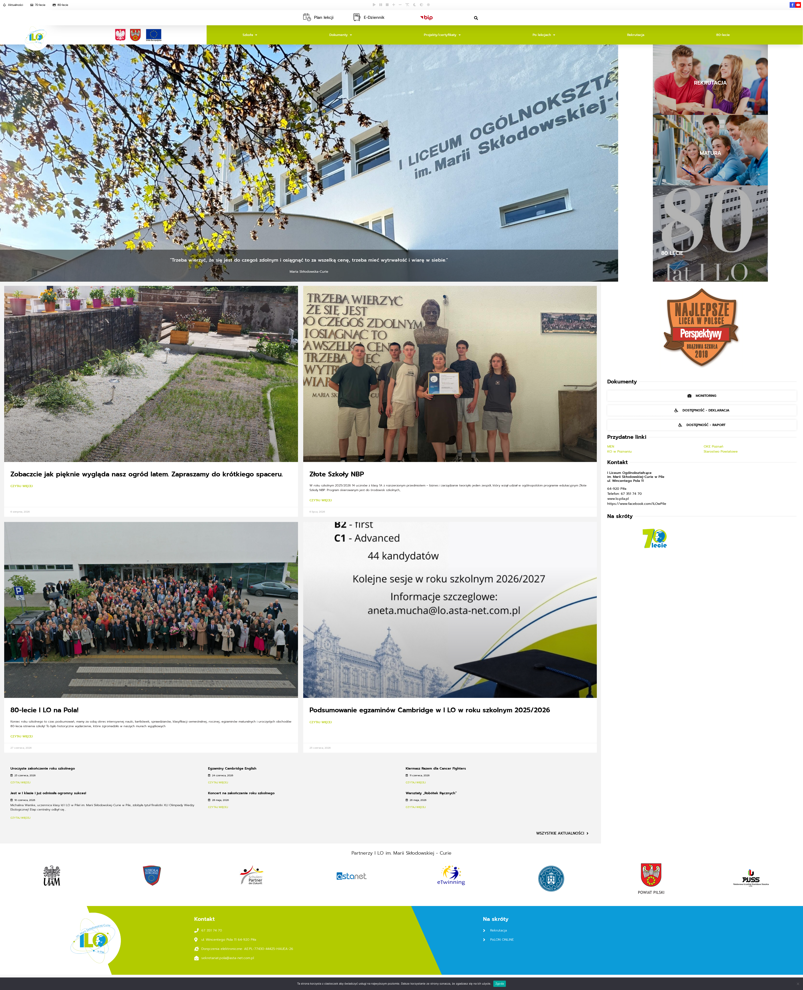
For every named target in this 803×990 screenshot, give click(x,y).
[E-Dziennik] (357, 17)
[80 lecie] (710, 233)
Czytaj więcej (21, 486)
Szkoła (248, 34)
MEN (611, 446)
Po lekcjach (542, 34)
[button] (476, 18)
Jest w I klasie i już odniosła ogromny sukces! (48, 793)
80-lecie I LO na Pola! (44, 710)
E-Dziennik (374, 17)
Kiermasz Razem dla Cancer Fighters (436, 768)
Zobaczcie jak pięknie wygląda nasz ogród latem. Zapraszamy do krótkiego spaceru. (146, 474)
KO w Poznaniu (620, 451)
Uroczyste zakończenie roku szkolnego (42, 768)
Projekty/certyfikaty (440, 34)
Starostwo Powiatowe (721, 451)
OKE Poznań (713, 446)
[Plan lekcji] (307, 17)
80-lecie (723, 34)
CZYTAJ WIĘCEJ (20, 782)
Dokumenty (338, 34)
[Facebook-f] (792, 5)
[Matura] (710, 153)
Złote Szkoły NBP (336, 474)
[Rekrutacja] (710, 83)
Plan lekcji (324, 17)
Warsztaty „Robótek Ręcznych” (431, 793)
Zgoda (499, 983)
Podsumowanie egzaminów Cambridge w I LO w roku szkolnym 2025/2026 (429, 710)
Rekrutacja (635, 34)
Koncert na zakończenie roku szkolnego (241, 793)
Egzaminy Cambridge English (232, 768)
